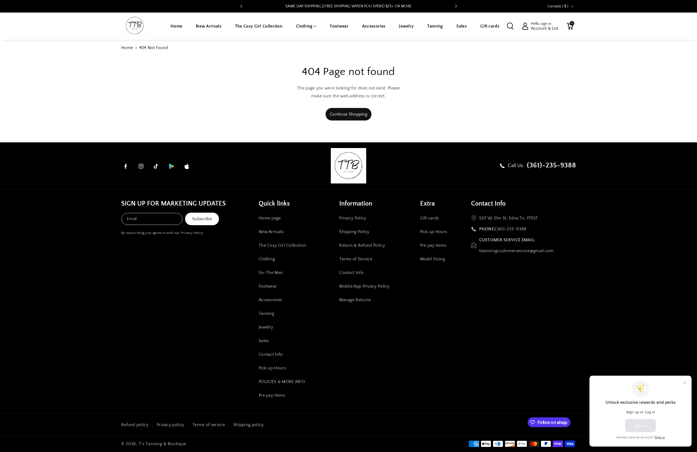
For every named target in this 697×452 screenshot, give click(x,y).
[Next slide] (456, 6)
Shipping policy (248, 424)
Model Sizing (432, 259)
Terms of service (208, 424)
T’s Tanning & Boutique (162, 443)
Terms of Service (355, 259)
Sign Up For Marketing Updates (173, 203)
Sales (264, 340)
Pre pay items (272, 395)
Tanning (266, 313)
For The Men (271, 272)
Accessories (270, 299)
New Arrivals (271, 231)
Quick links (274, 203)
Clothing (267, 259)
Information (355, 203)
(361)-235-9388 (510, 229)
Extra (427, 203)
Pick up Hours (272, 368)
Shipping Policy (354, 231)
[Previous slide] (241, 6)
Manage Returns (355, 299)
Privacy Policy (192, 233)
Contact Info (271, 354)
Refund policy (134, 424)
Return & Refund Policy (362, 245)
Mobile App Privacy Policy (364, 286)
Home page (270, 218)
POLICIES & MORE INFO (282, 381)
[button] (306, 26)
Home (127, 47)
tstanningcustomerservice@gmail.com (516, 250)
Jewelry (266, 327)
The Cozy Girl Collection (282, 245)
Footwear (268, 286)
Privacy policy (170, 424)
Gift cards (429, 218)
